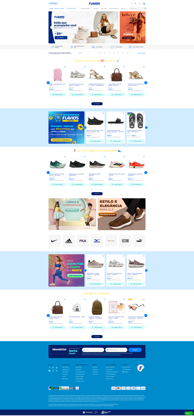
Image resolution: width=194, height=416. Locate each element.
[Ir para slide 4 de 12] (94, 189)
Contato (63, 376)
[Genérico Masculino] (83, 27)
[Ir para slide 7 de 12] (97, 189)
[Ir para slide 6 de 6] (86, 41)
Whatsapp (126, 371)
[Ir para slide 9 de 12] (99, 189)
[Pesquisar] (145, 8)
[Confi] (77, 388)
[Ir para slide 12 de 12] (102, 189)
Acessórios (103, 8)
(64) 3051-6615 (127, 369)
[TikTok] (53, 371)
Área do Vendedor (79, 378)
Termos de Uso (103, 354)
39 (109, 53)
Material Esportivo (114, 8)
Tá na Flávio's (95, 371)
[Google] (64, 388)
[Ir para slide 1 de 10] (92, 332)
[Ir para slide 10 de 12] (100, 189)
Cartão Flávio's (65, 371)
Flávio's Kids (95, 374)
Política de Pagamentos (111, 374)
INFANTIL (62, 8)
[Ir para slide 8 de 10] (99, 332)
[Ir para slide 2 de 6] (81, 41)
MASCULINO (56, 8)
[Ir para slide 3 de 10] (94, 332)
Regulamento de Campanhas (112, 371)
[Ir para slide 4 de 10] (95, 332)
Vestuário (95, 8)
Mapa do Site (65, 378)
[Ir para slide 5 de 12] (95, 189)
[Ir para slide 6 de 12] (96, 189)
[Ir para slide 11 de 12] (101, 189)
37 (100, 53)
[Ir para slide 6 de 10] (97, 332)
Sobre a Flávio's (65, 367)
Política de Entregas (110, 376)
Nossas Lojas (65, 374)
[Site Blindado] (55, 388)
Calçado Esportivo (85, 8)
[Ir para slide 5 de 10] (96, 332)
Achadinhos (94, 367)
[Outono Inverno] (133, 27)
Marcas (123, 8)
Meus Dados (78, 369)
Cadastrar (135, 349)
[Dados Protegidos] (72, 388)
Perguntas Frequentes (80, 374)
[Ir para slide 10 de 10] (101, 332)
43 (127, 53)
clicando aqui (101, 401)
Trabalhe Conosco (66, 369)
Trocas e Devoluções (80, 371)
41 (118, 53)
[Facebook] (49, 367)
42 (123, 53)
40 (114, 53)
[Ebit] (49, 388)
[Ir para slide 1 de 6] (80, 41)
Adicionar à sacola (59, 94)
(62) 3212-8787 (127, 367)
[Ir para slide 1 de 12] (91, 99)
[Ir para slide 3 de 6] (82, 41)
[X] (57, 371)
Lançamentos (95, 369)
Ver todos (97, 103)
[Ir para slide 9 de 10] (100, 332)
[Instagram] (53, 367)
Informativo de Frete (80, 381)
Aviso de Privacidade (110, 367)
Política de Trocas (109, 378)
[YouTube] (49, 371)
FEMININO (51, 8)
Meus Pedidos (79, 367)
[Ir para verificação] (132, 3)
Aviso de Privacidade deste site (114, 354)
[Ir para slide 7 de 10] (98, 332)
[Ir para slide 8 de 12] (98, 189)
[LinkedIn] (57, 367)
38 (104, 53)
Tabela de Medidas (142, 53)
